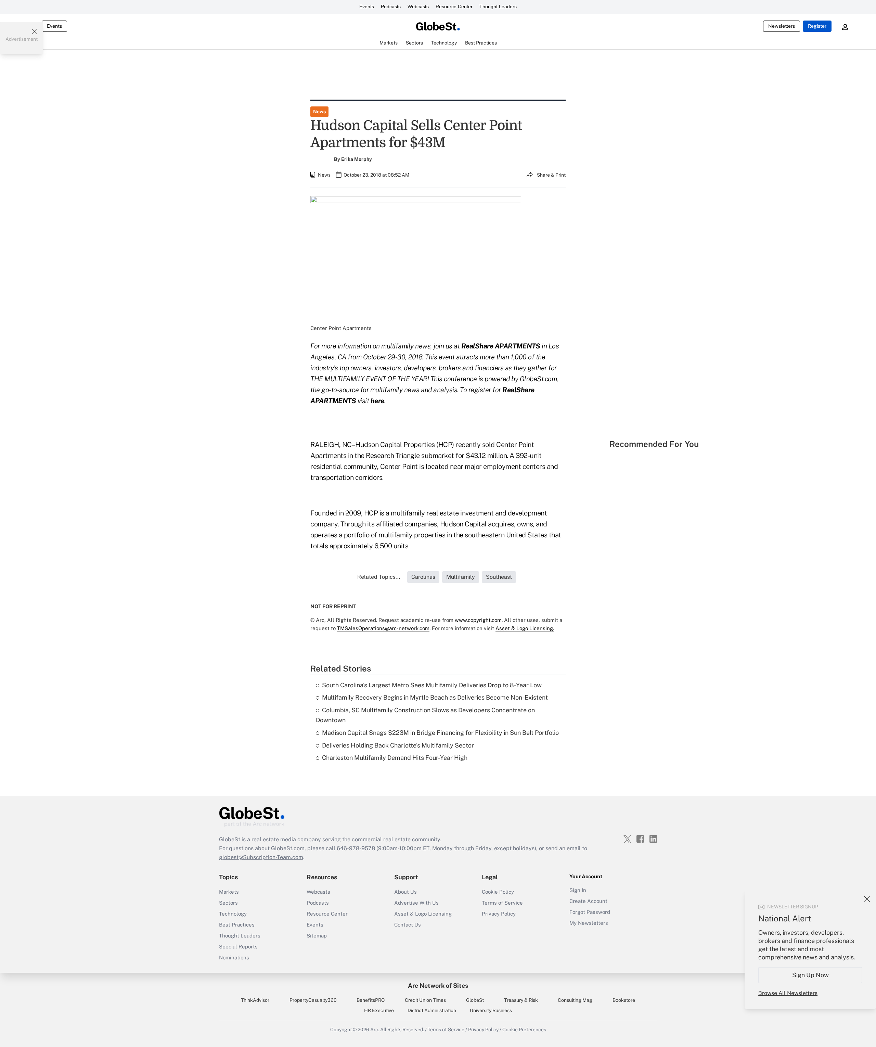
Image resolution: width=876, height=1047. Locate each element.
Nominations (234, 957)
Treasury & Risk (521, 1000)
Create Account (588, 901)
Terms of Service (502, 903)
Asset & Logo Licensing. (524, 628)
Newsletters (781, 26)
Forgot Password (589, 912)
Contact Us (407, 925)
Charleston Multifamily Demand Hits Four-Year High (394, 757)
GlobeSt (475, 1000)
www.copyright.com (478, 620)
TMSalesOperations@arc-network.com (383, 628)
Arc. (374, 1029)
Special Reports (238, 946)
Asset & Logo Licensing (423, 914)
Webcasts (418, 6)
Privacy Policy (499, 914)
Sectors (228, 903)
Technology (233, 914)
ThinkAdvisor (255, 1000)
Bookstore (624, 1000)
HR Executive (379, 1010)
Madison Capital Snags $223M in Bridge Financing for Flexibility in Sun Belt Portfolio (440, 732)
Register (817, 26)
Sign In (577, 890)
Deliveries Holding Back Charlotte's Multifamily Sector (398, 745)
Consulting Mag (575, 1000)
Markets (229, 892)
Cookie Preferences (524, 1029)
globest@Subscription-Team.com (261, 857)
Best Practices (237, 925)
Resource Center (454, 6)
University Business (491, 1010)
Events (366, 6)
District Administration (432, 1010)
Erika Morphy (356, 159)
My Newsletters (588, 923)
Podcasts (391, 6)
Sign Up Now (810, 975)
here (377, 401)
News (319, 111)
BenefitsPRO (371, 1000)
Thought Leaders (498, 6)
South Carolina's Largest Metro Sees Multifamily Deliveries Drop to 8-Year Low (432, 685)
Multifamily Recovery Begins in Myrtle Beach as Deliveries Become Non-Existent (435, 697)
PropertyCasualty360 (313, 1000)
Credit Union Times (425, 1000)
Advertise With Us (416, 903)
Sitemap (317, 936)
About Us (405, 892)
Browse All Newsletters (787, 993)
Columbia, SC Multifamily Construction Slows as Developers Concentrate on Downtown (425, 715)
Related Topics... (378, 577)
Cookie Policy (498, 892)
